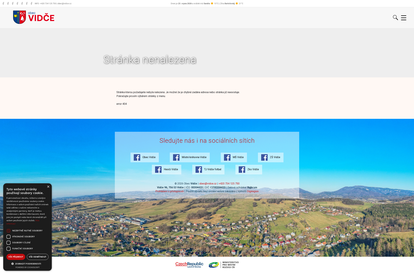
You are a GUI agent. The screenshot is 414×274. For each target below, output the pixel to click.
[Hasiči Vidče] (22, 3)
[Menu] (403, 18)
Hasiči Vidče (170, 169)
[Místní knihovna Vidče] (8, 3)
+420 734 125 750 (229, 183)
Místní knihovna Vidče (194, 157)
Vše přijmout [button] (15, 256)
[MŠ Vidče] (13, 3)
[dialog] (27, 227)
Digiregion (253, 191)
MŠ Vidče (238, 157)
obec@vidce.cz (208, 183)
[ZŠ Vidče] (17, 3)
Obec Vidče (149, 157)
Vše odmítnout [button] (37, 256)
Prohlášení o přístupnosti (169, 191)
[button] (27, 263)
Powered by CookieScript (28, 267)
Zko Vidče (253, 169)
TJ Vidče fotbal (212, 169)
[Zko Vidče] (31, 3)
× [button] (48, 187)
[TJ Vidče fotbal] (27, 3)
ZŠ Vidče (274, 157)
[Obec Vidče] (3, 3)
